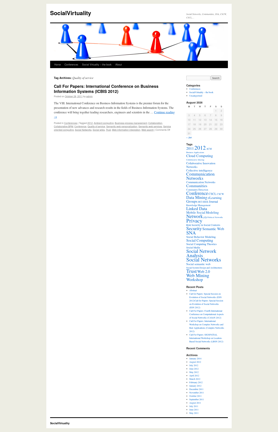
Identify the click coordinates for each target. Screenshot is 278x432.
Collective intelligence (199, 170)
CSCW (220, 194)
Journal (213, 201)
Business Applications (195, 152)
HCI (200, 201)
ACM (209, 148)
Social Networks (83, 129)
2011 (190, 148)
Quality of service (96, 126)
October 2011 (195, 395)
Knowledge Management (198, 205)
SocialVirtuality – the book (201, 92)
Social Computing (199, 240)
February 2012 (196, 382)
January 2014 (195, 358)
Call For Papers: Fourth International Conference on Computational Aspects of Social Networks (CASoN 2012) (206, 314)
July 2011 (193, 406)
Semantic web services (150, 126)
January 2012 (195, 385)
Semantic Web (213, 228)
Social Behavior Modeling (201, 237)
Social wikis (99, 129)
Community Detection (197, 189)
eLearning (215, 197)
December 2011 (196, 389)
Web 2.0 (203, 271)
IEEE (205, 201)
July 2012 (193, 365)
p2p (205, 217)
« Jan (189, 137)
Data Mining (196, 197)
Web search (147, 129)
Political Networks (215, 217)
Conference (80, 126)
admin (89, 96)
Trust (108, 129)
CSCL (212, 194)
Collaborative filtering (195, 159)
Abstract (193, 290)
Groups (191, 201)
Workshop (194, 279)
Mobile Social (195, 212)
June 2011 (194, 409)
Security (194, 228)
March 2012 (194, 378)
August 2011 (195, 402)
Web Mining (197, 275)
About (118, 64)
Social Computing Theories (201, 244)
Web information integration (126, 129)
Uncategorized (195, 95)
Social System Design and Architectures (204, 267)
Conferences (71, 64)
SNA (191, 232)
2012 (90, 123)
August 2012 (195, 361)
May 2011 (194, 412)
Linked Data (196, 208)
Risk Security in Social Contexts (203, 225)
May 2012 (194, 372)
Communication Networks (200, 176)
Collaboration (155, 123)
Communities (196, 185)
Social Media (193, 247)
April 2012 (194, 375)
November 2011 (196, 392)
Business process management (131, 123)
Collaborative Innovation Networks (200, 165)
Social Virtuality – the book (97, 64)
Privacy (194, 220)
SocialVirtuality (70, 13)
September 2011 (196, 399)
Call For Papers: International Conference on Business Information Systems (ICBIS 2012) (106, 88)
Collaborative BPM (63, 126)
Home (57, 64)
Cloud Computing (199, 155)
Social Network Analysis (201, 253)
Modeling (212, 212)
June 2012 (194, 368)
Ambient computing (104, 123)
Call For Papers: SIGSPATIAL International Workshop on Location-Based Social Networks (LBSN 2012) (206, 338)
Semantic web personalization (121, 126)
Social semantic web (198, 264)
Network (194, 216)
